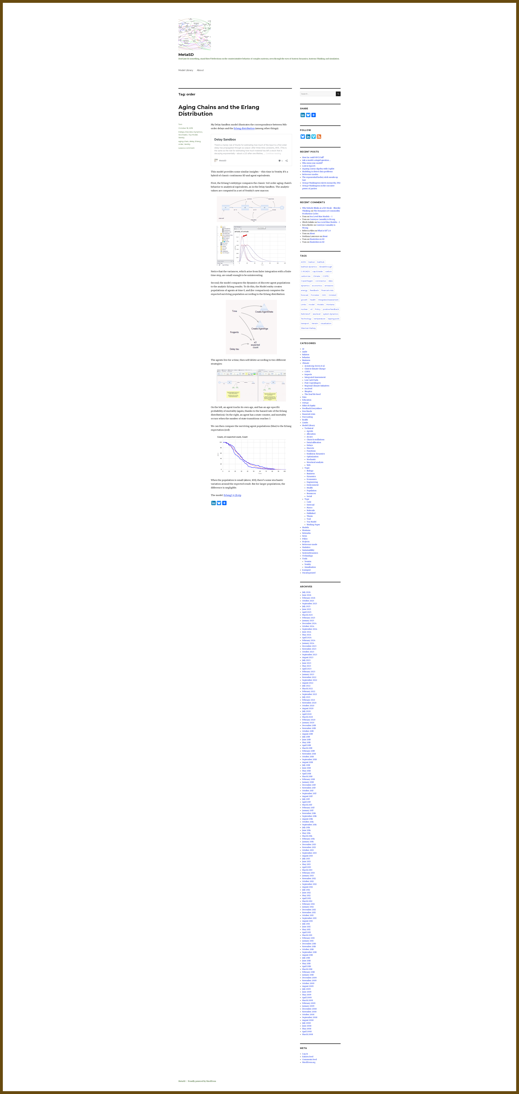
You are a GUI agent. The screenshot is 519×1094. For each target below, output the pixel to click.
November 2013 (309, 847)
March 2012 (307, 901)
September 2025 (309, 603)
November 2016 (309, 813)
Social (309, 496)
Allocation (311, 434)
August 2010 (307, 955)
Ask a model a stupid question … (316, 160)
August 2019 (307, 734)
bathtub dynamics (309, 267)
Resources (311, 493)
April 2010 (306, 966)
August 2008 (307, 1020)
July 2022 (306, 686)
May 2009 (306, 995)
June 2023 (306, 663)
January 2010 (308, 975)
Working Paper (313, 525)
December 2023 (309, 646)
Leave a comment (186, 148)
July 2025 (306, 606)
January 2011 (307, 941)
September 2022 (309, 680)
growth (304, 300)
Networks (306, 533)
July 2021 (306, 697)
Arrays (310, 437)
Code (309, 502)
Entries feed (307, 1057)
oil (311, 309)
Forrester (315, 295)
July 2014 (306, 827)
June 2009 (306, 992)
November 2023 (309, 649)
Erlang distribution (244, 128)
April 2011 (306, 932)
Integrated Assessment (328, 300)
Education (306, 400)
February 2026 (308, 598)
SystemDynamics (310, 553)
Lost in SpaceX (308, 166)
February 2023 (308, 671)
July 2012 (306, 890)
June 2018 (306, 768)
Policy (317, 309)
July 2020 (306, 711)
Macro (309, 508)
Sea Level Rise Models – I (321, 216)
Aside (304, 352)
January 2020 (308, 723)
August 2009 (307, 986)
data (330, 281)
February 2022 (308, 691)
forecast (304, 295)
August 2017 (307, 796)
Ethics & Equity (308, 405)
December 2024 (309, 623)
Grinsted (332, 295)
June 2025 (306, 609)
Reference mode (309, 544)
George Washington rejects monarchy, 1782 (321, 183)
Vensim (315, 323)
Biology (310, 471)
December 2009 (309, 978)
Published (311, 513)
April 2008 (307, 1031)
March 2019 (307, 748)
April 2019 (306, 745)
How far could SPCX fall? (313, 157)
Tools (304, 559)
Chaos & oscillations (315, 439)
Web (308, 465)
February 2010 (308, 972)
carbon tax (305, 276)
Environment (313, 485)
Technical (309, 428)
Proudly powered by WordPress (202, 1081)
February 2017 (308, 808)
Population (311, 491)
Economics (312, 479)
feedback (314, 290)
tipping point (333, 319)
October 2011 (307, 915)
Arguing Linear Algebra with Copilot (318, 169)
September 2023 (309, 654)
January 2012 (308, 907)
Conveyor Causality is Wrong (322, 219)
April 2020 (307, 714)
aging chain (183, 141)
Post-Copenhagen (313, 383)
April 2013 (306, 867)
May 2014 (306, 833)
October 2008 (308, 1014)
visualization (326, 323)
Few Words (307, 411)
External (310, 505)
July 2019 (306, 737)
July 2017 (306, 799)
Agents (310, 431)
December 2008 (309, 1009)
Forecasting (307, 417)
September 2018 (309, 759)
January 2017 (307, 810)
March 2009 (307, 1000)
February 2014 (308, 839)
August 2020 (307, 708)
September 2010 (309, 952)
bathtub (320, 262)
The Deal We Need (313, 394)
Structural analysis (315, 462)
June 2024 (306, 632)
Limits (303, 304)
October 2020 (308, 706)
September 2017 (309, 793)
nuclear (304, 309)
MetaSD (186, 54)
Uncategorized (308, 573)
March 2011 (307, 935)
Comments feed (309, 1059)
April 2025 (306, 612)
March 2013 (307, 870)
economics (317, 285)
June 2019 (306, 740)
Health (310, 488)
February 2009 (308, 1003)
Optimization (312, 456)
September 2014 (309, 825)
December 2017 (309, 785)
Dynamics (198, 132)
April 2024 (307, 637)
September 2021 (309, 694)
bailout (312, 262)
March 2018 (307, 776)
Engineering (312, 482)
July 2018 (306, 765)
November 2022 (309, 677)
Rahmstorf (305, 314)
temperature (319, 319)
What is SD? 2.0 (324, 231)
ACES (303, 262)
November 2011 (309, 912)
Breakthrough (326, 267)
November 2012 (309, 878)
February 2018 (308, 779)
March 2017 (307, 805)
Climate (316, 276)
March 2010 (307, 969)
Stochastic (183, 135)
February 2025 (308, 618)
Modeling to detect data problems (317, 171)
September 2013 (309, 853)
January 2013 (308, 876)
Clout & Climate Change (315, 369)
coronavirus (320, 281)
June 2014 (306, 830)
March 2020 (307, 717)
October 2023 (308, 652)
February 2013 (308, 873)
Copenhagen (307, 281)
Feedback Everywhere (312, 408)
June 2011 (306, 927)
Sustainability (308, 550)
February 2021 (308, 700)
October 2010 (308, 949)
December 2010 (309, 944)
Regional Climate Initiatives (317, 386)
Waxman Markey (308, 328)
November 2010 (309, 946)
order (180, 144)
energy (304, 290)
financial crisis (327, 290)
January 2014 (308, 842)
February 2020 (308, 720)
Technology (306, 319)
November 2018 (309, 754)
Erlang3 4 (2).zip (232, 495)
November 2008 (309, 1012)
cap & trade (317, 271)
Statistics (306, 547)
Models (320, 304)
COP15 (325, 276)
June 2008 (306, 1026)
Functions (311, 451)
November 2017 (309, 788)
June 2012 (306, 893)
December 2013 (309, 844)
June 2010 (306, 961)
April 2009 (307, 997)
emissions (329, 285)
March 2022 (307, 688)
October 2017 (307, 791)
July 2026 (306, 592)
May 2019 (306, 742)
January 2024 (308, 643)
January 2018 (308, 782)
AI (303, 349)
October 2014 (308, 822)
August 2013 (307, 856)
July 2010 (306, 958)
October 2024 (308, 626)
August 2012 (307, 887)
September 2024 (309, 629)
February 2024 (308, 640)
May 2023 (306, 666)
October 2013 (308, 850)
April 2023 (306, 669)
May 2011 (306, 929)
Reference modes (310, 174)
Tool (309, 519)
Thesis (310, 516)
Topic (307, 468)
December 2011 (309, 910)
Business (306, 360)
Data (304, 397)
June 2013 (306, 861)
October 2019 (308, 731)
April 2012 (306, 898)
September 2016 (309, 816)
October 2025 (308, 601)
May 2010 (306, 963)
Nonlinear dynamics (316, 454)
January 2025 (308, 620)
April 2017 (306, 802)
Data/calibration (314, 442)
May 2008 (306, 1029)
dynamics (305, 285)
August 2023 (307, 657)
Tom (180, 124)
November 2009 (309, 980)
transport (305, 323)
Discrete (189, 132)
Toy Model (193, 135)
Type (307, 499)
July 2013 (306, 859)
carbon (328, 271)
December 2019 (309, 725)
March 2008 (307, 1034)
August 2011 (307, 921)
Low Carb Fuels (311, 380)
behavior (306, 357)
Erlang (198, 141)
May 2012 (306, 895)
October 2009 (308, 983)
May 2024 (306, 635)
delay (191, 141)
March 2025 (307, 615)
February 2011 (308, 938)
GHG (324, 295)
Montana (330, 304)
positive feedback (331, 309)
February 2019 (308, 751)
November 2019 (309, 728)
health (313, 300)
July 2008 (306, 1023)
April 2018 (306, 774)
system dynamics (330, 314)
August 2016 (307, 819)
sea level (316, 314)
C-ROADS (305, 271)
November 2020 (309, 703)
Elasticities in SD (317, 239)
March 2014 (307, 836)
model (312, 304)
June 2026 (306, 595)
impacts (308, 374)
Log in (305, 1054)
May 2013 (306, 864)
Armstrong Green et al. (315, 366)
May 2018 (306, 771)
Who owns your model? (312, 163)
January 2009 (308, 1006)
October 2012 (308, 881)
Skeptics (308, 391)
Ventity (181, 137)
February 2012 (308, 904)
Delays (181, 132)
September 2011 (309, 918)
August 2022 (307, 683)
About (200, 70)
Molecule (311, 510)
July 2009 (306, 989)
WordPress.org (308, 1062)
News (304, 536)
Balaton (305, 354)
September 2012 (309, 884)
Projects (306, 542)
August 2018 (307, 762)
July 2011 (306, 924)
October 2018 (308, 757)
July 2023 (306, 660)
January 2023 (308, 674)
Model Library (185, 70)
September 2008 (309, 1017)
